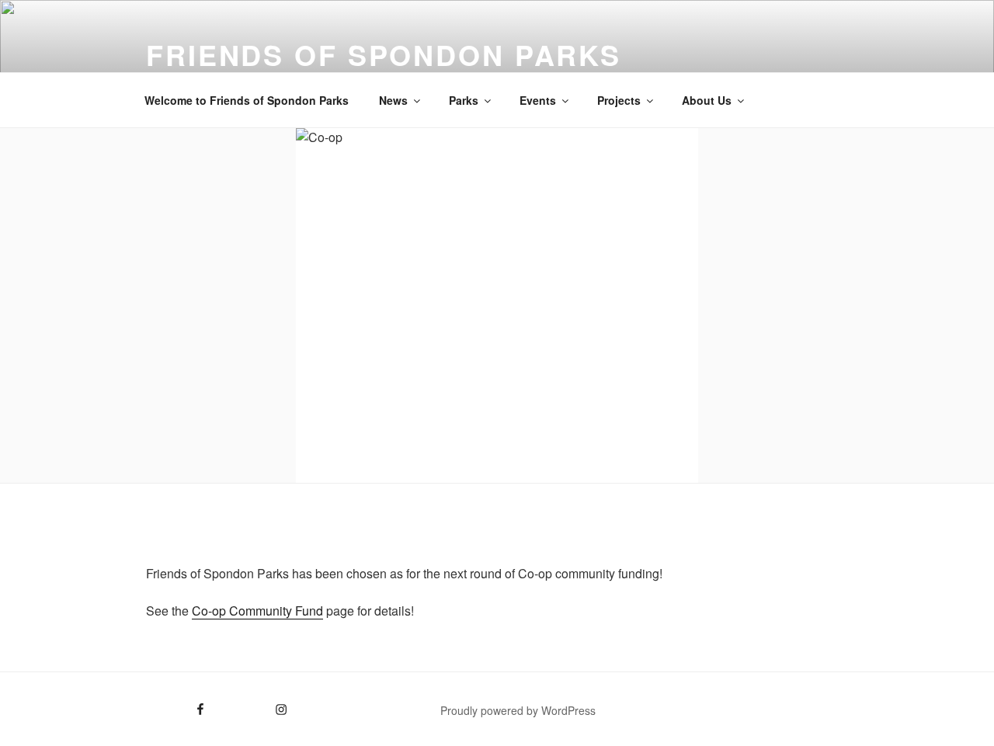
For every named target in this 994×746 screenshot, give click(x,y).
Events (538, 100)
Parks (463, 100)
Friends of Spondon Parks (383, 54)
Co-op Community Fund (257, 610)
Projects (619, 100)
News (393, 100)
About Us (707, 100)
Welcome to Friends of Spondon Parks (246, 100)
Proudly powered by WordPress (518, 710)
